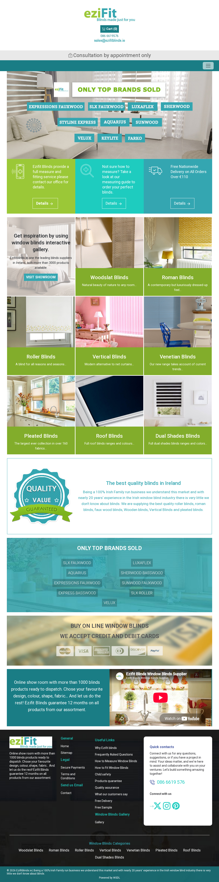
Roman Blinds (59, 850)
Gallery (99, 822)
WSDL (116, 877)
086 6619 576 (171, 782)
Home (65, 746)
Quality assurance (107, 787)
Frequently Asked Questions (114, 754)
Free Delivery (103, 801)
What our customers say (111, 794)
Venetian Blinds (138, 850)
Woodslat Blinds (31, 850)
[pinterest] (176, 806)
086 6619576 (109, 36)
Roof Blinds (192, 850)
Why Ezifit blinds (106, 748)
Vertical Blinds (110, 850)
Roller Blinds (84, 850)
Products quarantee (108, 781)
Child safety (103, 774)
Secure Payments (73, 767)
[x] (157, 806)
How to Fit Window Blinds (111, 767)
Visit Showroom (41, 277)
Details (42, 203)
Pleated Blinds (166, 850)
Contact (66, 793)
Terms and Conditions (68, 776)
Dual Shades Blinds (109, 857)
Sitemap (66, 752)
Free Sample (103, 807)
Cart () (111, 29)
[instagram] (166, 806)
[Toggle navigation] (208, 65)
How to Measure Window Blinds (116, 761)
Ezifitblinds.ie (24, 870)
